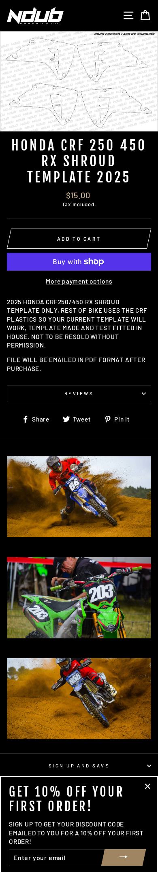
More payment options (79, 281)
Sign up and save (79, 765)
